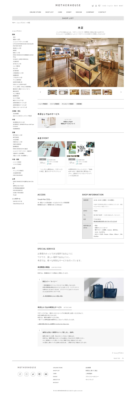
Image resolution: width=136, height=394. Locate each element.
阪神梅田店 (16, 146)
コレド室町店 (16, 66)
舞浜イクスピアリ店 (18, 100)
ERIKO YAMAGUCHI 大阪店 (20, 148)
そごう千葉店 (16, 98)
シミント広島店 (17, 162)
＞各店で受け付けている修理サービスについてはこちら (53, 324)
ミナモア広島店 (17, 164)
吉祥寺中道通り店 (17, 82)
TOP (13, 22)
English (110, 5)
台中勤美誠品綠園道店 (19, 188)
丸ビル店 (15, 68)
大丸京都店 (16, 139)
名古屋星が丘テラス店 (19, 122)
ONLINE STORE (35, 12)
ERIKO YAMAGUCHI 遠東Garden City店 (23, 182)
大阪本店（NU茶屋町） (19, 153)
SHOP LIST (49, 12)
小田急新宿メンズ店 (18, 73)
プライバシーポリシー (92, 376)
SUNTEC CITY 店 (17, 201)
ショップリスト (21, 22)
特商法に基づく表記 (91, 370)
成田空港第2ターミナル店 (19, 105)
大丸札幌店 (16, 113)
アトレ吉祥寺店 (17, 79)
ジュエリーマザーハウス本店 (20, 41)
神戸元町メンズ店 (17, 135)
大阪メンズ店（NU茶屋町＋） (21, 155)
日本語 (104, 5)
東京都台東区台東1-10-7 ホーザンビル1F (105, 221)
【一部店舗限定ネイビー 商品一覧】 (53, 296)
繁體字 (121, 5)
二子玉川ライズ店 (17, 77)
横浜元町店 (16, 91)
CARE (60, 12)
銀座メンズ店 (16, 52)
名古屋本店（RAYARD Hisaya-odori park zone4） (23, 125)
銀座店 (15, 50)
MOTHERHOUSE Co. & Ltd (64, 390)
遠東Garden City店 (18, 185)
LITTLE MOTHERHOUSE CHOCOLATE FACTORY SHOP (23, 44)
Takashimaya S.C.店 (18, 203)
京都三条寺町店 (17, 144)
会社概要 (88, 367)
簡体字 (116, 5)
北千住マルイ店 (17, 63)
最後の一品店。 (17, 39)
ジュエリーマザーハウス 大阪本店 (22, 151)
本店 (14, 37)
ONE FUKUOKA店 (18, 175)
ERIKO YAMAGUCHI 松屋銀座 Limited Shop (23, 56)
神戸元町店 (16, 137)
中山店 (15, 195)
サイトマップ (89, 379)
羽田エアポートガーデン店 (20, 107)
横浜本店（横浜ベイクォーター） (21, 89)
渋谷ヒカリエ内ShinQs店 (19, 84)
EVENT (69, 12)
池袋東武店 (16, 75)
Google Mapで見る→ (45, 199)
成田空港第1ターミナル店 (19, 102)
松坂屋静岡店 (16, 128)
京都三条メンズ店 (17, 142)
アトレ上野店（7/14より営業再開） (22, 86)
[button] (121, 92)
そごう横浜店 (16, 93)
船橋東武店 (16, 95)
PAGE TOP (117, 358)
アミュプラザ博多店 (18, 170)
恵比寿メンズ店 (17, 48)
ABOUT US (56, 379)
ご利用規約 (89, 373)
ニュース (97, 206)
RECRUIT (56, 382)
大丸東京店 (16, 61)
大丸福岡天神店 (17, 173)
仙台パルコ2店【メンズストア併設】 (22, 115)
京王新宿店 (16, 70)
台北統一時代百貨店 (18, 192)
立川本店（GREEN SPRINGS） (21, 59)
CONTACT (102, 12)
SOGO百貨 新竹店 (18, 190)
